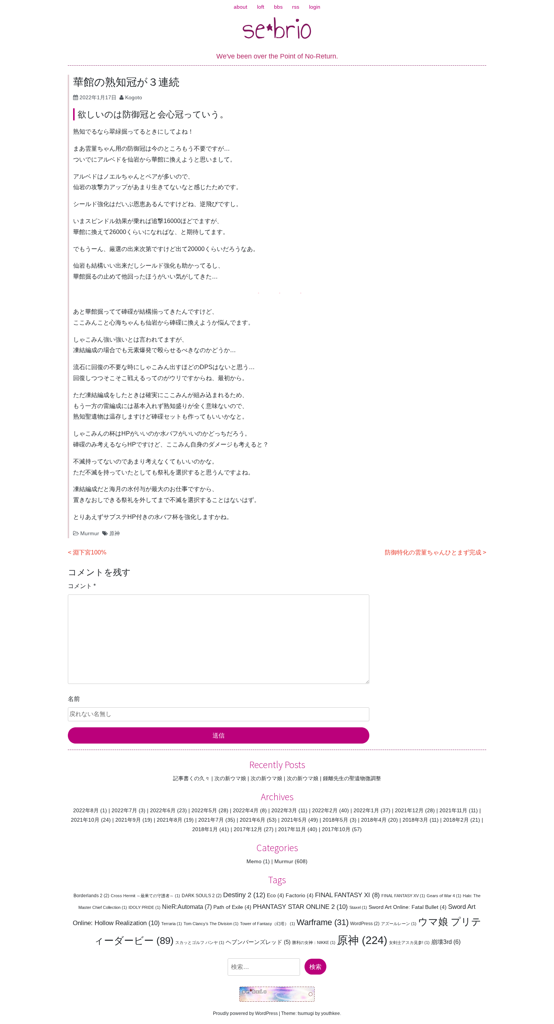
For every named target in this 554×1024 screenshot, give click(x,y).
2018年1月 (205, 829)
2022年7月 (124, 810)
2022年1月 (366, 810)
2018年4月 (374, 820)
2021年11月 (453, 810)
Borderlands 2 (91, 895)
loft (260, 7)
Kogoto (133, 97)
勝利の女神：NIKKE (313, 942)
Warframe (323, 922)
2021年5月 (294, 820)
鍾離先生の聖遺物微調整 (352, 778)
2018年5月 (335, 820)
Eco (275, 895)
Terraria (171, 923)
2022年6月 (163, 810)
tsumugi (306, 1013)
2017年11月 (292, 829)
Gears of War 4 (444, 895)
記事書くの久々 (191, 778)
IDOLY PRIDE (145, 907)
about (240, 7)
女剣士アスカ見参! (409, 942)
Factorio (300, 895)
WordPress (365, 923)
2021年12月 (409, 810)
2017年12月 (248, 829)
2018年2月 (456, 820)
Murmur (89, 533)
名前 (74, 699)
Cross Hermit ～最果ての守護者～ (145, 895)
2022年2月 (325, 810)
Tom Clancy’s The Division (211, 923)
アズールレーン (398, 923)
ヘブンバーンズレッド (258, 942)
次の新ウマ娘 (230, 778)
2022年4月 (246, 810)
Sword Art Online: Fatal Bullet (408, 907)
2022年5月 (204, 810)
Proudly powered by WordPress (245, 1013)
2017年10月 (336, 829)
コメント (82, 586)
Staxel (358, 907)
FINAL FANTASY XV (403, 895)
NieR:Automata (187, 906)
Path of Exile (232, 907)
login (314, 7)
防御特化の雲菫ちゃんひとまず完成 (433, 552)
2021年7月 (211, 820)
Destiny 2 (244, 895)
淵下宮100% (89, 552)
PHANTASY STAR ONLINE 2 (300, 906)
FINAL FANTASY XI (347, 895)
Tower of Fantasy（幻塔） (267, 923)
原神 (114, 533)
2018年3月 (415, 820)
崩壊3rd (446, 942)
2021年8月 (169, 820)
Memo (254, 861)
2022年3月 (284, 810)
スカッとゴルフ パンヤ (199, 942)
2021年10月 (85, 820)
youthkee (330, 1013)
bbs (278, 7)
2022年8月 (86, 810)
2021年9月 (128, 820)
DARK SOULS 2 (202, 895)
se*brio (277, 28)
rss (295, 7)
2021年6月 (252, 820)
